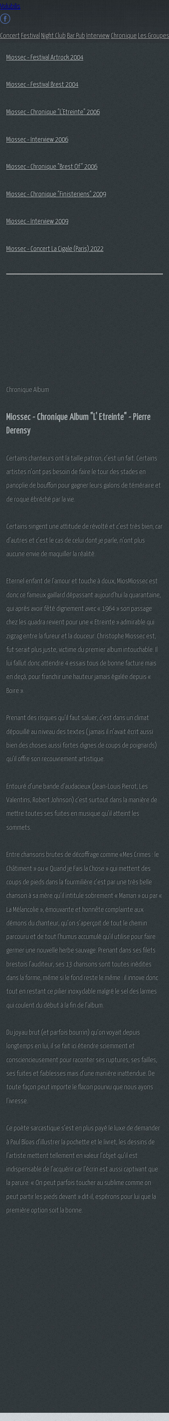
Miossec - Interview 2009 (37, 221)
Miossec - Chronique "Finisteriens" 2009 (56, 194)
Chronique (124, 35)
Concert (10, 35)
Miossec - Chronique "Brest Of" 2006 (51, 166)
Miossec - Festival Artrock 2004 (44, 57)
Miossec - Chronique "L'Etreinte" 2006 (53, 112)
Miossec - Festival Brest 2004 (42, 84)
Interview (98, 35)
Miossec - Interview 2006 (37, 139)
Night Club (53, 35)
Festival (30, 35)
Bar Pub (76, 35)
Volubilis (10, 6)
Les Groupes (153, 35)
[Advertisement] (47, 329)
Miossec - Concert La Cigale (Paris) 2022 (54, 249)
